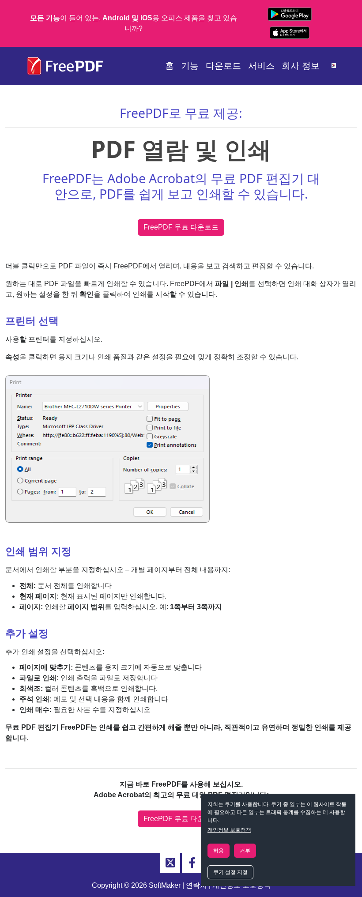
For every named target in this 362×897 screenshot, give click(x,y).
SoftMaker (165, 885)
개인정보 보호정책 (229, 830)
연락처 (196, 885)
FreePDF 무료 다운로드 (181, 227)
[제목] (170, 863)
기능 (190, 66)
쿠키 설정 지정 (230, 872)
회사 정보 (301, 66)
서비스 (261, 66)
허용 (218, 851)
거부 (245, 851)
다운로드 (223, 66)
